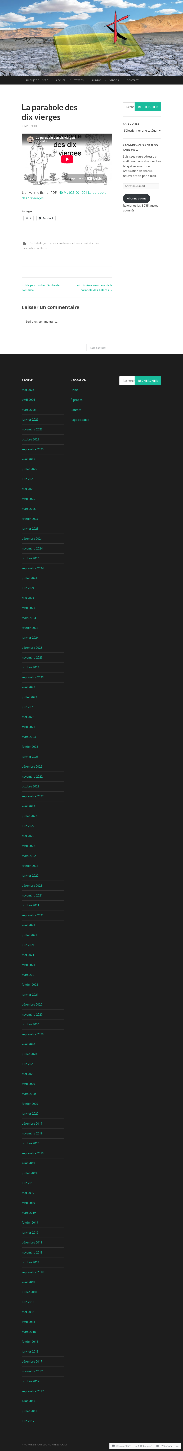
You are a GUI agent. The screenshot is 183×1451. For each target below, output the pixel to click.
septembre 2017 (33, 1391)
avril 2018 (28, 1322)
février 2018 (30, 1342)
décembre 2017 (32, 1361)
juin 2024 (28, 588)
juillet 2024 (29, 578)
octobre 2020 (30, 1024)
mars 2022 (29, 856)
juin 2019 (28, 1183)
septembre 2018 (33, 1272)
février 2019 (30, 1223)
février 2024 (30, 628)
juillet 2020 (29, 1054)
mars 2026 (29, 410)
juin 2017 (28, 1421)
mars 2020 (29, 1094)
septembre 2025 (33, 449)
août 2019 (28, 1163)
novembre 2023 (32, 657)
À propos (77, 400)
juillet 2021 (29, 935)
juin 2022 (28, 826)
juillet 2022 (29, 816)
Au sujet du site (37, 80)
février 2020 (30, 1104)
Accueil (61, 80)
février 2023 (30, 747)
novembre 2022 (32, 776)
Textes (79, 80)
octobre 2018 (30, 1262)
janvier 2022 (30, 876)
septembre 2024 (33, 568)
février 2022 (30, 866)
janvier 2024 (30, 638)
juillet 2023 (29, 697)
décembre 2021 (32, 886)
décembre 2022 (32, 766)
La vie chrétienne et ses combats (70, 243)
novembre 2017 (32, 1371)
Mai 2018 (28, 1312)
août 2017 (28, 1401)
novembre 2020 (32, 1014)
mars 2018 (29, 1332)
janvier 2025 (30, 529)
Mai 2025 (28, 489)
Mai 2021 (28, 955)
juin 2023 (28, 707)
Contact (133, 80)
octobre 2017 (30, 1381)
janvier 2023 (30, 757)
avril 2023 (28, 727)
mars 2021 (29, 975)
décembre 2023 (32, 648)
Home (74, 390)
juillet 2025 (29, 469)
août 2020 (28, 1044)
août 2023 (28, 687)
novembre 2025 (32, 429)
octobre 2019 (30, 1143)
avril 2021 (28, 965)
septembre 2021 (33, 915)
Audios (97, 80)
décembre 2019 (32, 1123)
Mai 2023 (28, 717)
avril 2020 (28, 1084)
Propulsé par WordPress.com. (45, 1444)
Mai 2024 (28, 598)
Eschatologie (38, 243)
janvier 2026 (30, 419)
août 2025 (28, 459)
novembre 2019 (32, 1133)
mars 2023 (29, 737)
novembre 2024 (32, 548)
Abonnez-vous (136, 198)
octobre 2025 (30, 439)
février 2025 (30, 519)
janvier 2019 (30, 1233)
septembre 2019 (33, 1153)
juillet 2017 (29, 1411)
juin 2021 (28, 945)
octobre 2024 (30, 558)
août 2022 (28, 806)
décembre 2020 (32, 1004)
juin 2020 (28, 1064)
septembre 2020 (33, 1034)
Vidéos (114, 80)
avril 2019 (28, 1203)
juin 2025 (28, 479)
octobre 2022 (30, 786)
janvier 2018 (30, 1351)
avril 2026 (28, 400)
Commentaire (98, 347)
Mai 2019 (28, 1193)
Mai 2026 (28, 390)
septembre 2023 (33, 677)
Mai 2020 (28, 1074)
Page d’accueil (80, 420)
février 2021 (30, 985)
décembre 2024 (32, 539)
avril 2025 (28, 499)
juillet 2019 (29, 1173)
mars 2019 (29, 1213)
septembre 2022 (33, 796)
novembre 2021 (32, 895)
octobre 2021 (30, 905)
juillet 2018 (29, 1292)
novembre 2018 (32, 1252)
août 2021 (28, 925)
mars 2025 (29, 509)
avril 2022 (28, 846)
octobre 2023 (30, 667)
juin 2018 (28, 1302)
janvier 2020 (30, 1113)
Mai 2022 (28, 836)
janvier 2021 (30, 995)
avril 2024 (28, 608)
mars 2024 (29, 618)
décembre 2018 (32, 1242)
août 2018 (28, 1282)
